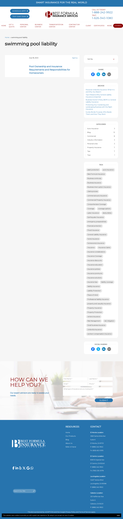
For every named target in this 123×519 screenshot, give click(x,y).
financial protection (94, 226)
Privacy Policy (70, 512)
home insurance (93, 239)
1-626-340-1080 (102, 18)
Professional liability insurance (98, 299)
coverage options (104, 209)
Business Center (38, 26)
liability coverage (107, 282)
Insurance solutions (94, 278)
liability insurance (93, 286)
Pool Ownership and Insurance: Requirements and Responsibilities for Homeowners (49, 69)
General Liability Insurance (96, 234)
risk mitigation (109, 321)
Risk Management (93, 321)
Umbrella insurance (94, 329)
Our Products (71, 436)
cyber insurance (93, 213)
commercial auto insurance (97, 196)
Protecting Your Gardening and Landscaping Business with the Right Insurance (99, 107)
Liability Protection (94, 291)
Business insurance (94, 183)
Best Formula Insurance (96, 174)
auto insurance (108, 170)
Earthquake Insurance (95, 217)
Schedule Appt (19, 11)
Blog (67, 440)
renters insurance (93, 316)
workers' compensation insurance (99, 334)
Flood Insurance (93, 230)
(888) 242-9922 (97, 447)
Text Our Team (19, 16)
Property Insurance (94, 308)
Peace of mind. (92, 295)
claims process (92, 191)
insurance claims (104, 247)
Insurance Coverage (94, 256)
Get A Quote (11, 26)
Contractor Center (74, 26)
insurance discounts (94, 260)
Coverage (90, 209)
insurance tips (92, 282)
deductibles (107, 213)
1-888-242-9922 (102, 12)
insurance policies (93, 269)
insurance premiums (94, 273)
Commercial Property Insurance (98, 200)
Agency (75, 58)
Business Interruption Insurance (99, 187)
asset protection (93, 170)
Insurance (91, 247)
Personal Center (24, 26)
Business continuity (94, 178)
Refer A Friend (71, 447)
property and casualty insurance (99, 304)
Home (3, 26)
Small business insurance (96, 325)
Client (88, 26)
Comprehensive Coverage (96, 204)
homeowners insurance (95, 243)
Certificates (99, 26)
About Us (69, 443)
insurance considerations (96, 252)
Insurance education (94, 265)
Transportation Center (56, 26)
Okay (118, 515)
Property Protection (94, 312)
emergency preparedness (96, 221)
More (109, 26)
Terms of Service (85, 512)
